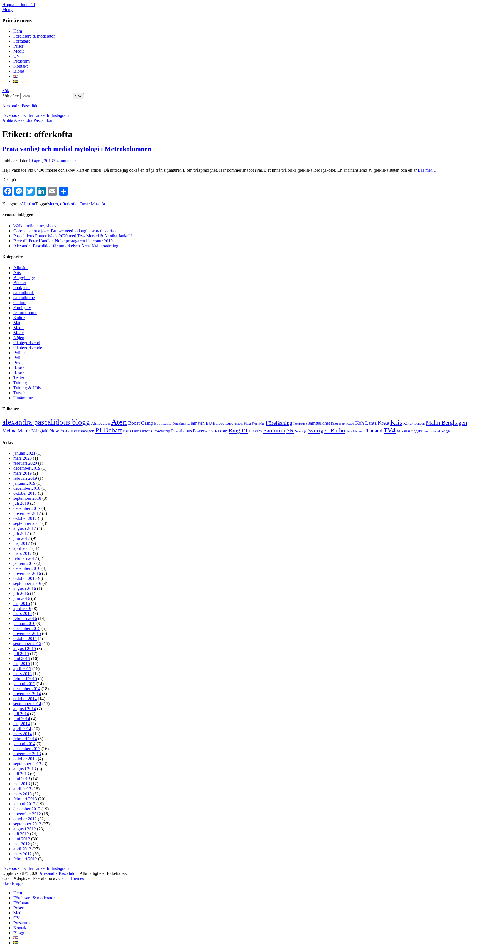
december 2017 (26, 508)
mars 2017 (22, 553)
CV (16, 56)
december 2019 (26, 468)
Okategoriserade (27, 347)
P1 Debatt (108, 430)
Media (18, 51)
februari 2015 (25, 678)
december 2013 (26, 748)
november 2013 (27, 753)
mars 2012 (22, 853)
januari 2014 (24, 743)
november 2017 (27, 513)
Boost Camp (140, 423)
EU (209, 423)
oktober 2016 (25, 578)
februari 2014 (25, 738)
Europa (218, 423)
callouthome (24, 297)
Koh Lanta (366, 423)
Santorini (274, 430)
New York (60, 431)
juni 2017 (21, 538)
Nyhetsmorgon (82, 431)
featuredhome (25, 312)
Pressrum (21, 61)
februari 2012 (25, 859)
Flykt (247, 423)
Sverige (300, 431)
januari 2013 (24, 803)
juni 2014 (21, 718)
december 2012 (26, 808)
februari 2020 (25, 463)
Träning (20, 382)
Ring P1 (238, 430)
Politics (19, 352)
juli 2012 (21, 833)
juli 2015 (21, 653)
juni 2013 (21, 778)
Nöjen (18, 337)
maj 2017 (21, 543)
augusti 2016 (24, 588)
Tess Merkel (354, 431)
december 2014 (26, 688)
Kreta (383, 423)
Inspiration (300, 423)
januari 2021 (24, 453)
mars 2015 (22, 673)
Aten (119, 421)
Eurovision (234, 423)
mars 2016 (22, 613)
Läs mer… (427, 170)
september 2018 (27, 498)
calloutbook (23, 292)
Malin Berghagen (446, 423)
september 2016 (27, 583)
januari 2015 (24, 683)
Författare (21, 41)
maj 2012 (21, 843)
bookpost (21, 287)
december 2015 (26, 628)
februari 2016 (25, 618)
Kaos (350, 423)
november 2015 (27, 633)
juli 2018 (21, 503)
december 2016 (26, 568)
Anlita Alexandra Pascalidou (27, 120)
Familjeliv (22, 307)
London (419, 423)
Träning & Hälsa (28, 387)
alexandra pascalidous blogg (46, 422)
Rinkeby (255, 431)
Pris (16, 362)
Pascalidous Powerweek (192, 431)
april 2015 (22, 668)
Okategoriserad (26, 342)
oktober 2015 (25, 638)
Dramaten (196, 423)
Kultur (19, 317)
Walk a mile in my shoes (34, 225)
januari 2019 (24, 483)
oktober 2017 (25, 518)
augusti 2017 (24, 528)
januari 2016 (24, 623)
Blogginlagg (24, 277)
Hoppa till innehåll (18, 4)
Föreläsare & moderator (34, 36)
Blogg (18, 71)
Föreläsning (279, 423)
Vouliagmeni (431, 431)
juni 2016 (21, 598)
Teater (18, 377)
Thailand (373, 431)
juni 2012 (21, 838)
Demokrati (179, 423)
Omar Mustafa (92, 203)
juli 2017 (21, 533)
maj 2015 (21, 663)
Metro (52, 203)
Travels (19, 392)
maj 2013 (21, 783)
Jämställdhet (319, 423)
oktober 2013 (25, 758)
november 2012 (27, 813)
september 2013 (27, 763)
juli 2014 (21, 713)
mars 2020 (22, 458)
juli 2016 (21, 593)
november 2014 (27, 693)
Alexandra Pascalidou (21, 106)
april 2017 (22, 548)
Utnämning (23, 397)
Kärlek (408, 423)
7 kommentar (64, 160)
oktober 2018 (25, 493)
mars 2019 (22, 473)
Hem (17, 31)
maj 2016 (21, 603)
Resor (18, 367)
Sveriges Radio (326, 430)
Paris (127, 431)
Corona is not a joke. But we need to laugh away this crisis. (65, 230)
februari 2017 (25, 558)
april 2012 (22, 848)
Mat (16, 322)
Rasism (221, 431)
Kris (396, 422)
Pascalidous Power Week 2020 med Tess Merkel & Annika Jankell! (72, 235)
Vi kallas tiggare (409, 431)
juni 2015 (21, 658)
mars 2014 (22, 733)
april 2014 (22, 728)
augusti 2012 (24, 828)
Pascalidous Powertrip (151, 431)
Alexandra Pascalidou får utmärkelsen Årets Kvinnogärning (65, 245)
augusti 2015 (24, 648)
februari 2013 (25, 798)
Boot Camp (162, 423)
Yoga (445, 431)
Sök (5, 90)
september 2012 (27, 823)
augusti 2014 (24, 708)
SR (290, 430)
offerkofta (68, 203)
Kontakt (20, 66)
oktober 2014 (25, 698)
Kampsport (338, 423)
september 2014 (27, 703)
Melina (9, 431)
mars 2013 (22, 793)
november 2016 (27, 573)
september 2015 (27, 643)
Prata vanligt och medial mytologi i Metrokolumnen (76, 148)
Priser (18, 46)
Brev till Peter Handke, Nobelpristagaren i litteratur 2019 (63, 240)
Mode (18, 332)
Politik (19, 357)
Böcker (19, 282)
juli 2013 (21, 773)
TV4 (390, 430)
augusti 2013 (24, 768)
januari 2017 (24, 563)
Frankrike (258, 423)
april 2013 (22, 788)
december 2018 (26, 488)
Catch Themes (71, 878)
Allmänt (28, 203)
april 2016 (22, 608)
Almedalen (100, 423)
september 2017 (27, 523)
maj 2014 (21, 723)
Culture (19, 302)
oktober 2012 (25, 818)
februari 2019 (25, 478)
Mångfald (39, 431)
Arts (17, 272)
